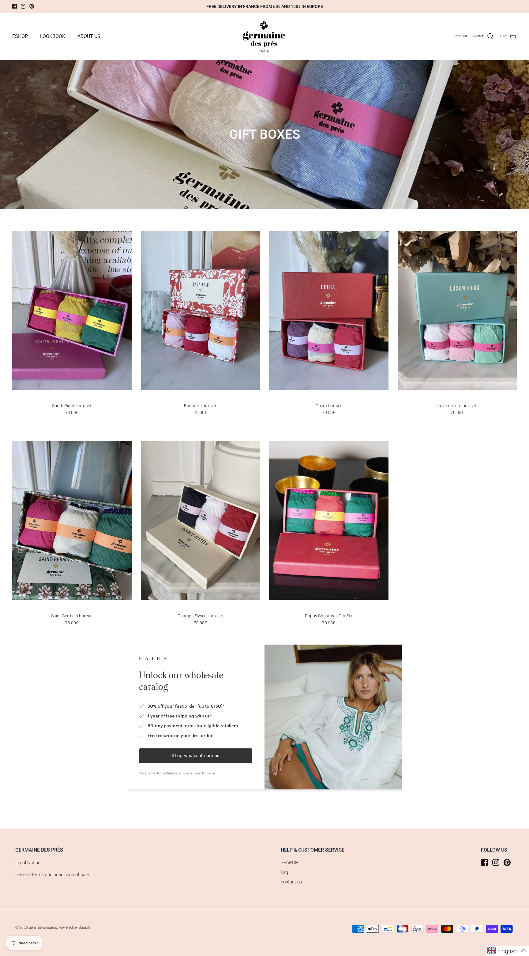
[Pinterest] (31, 6)
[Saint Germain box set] (72, 520)
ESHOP (20, 36)
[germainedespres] (264, 36)
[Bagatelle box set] (200, 310)
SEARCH (289, 862)
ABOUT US (88, 36)
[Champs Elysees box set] (200, 520)
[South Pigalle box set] (72, 310)
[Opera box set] (328, 310)
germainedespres (43, 927)
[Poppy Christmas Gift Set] (328, 520)
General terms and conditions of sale (52, 874)
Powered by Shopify (75, 927)
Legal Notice (27, 862)
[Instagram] (23, 6)
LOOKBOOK (52, 36)
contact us (291, 882)
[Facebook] (14, 6)
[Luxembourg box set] (457, 310)
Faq (284, 872)
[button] (507, 951)
